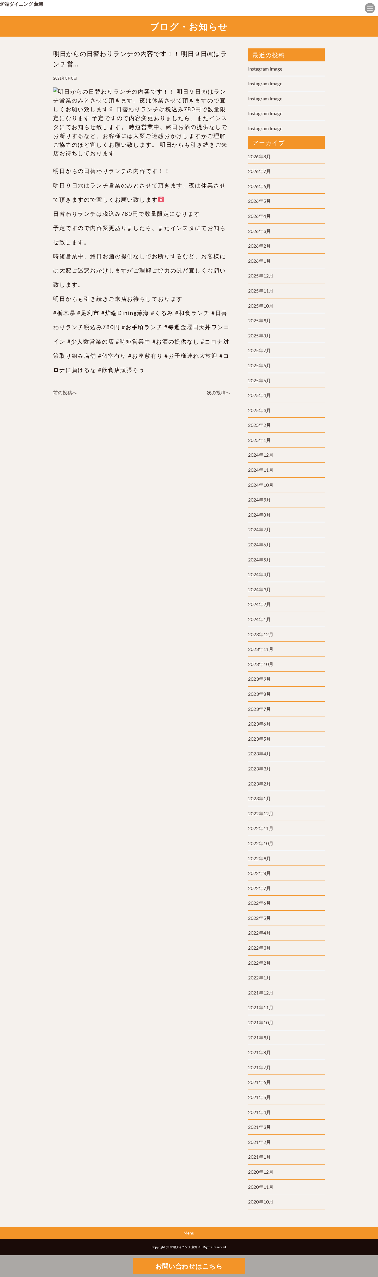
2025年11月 (260, 290)
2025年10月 (260, 305)
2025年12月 (260, 275)
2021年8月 (259, 1052)
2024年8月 (259, 514)
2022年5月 (259, 918)
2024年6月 (259, 544)
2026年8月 (259, 156)
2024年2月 (259, 604)
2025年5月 (259, 380)
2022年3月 (259, 948)
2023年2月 (259, 783)
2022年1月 (259, 977)
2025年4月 (259, 395)
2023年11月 (260, 649)
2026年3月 (259, 231)
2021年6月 (259, 1082)
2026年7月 (259, 171)
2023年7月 (259, 709)
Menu (189, 1232)
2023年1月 (259, 798)
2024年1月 (259, 619)
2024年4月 (259, 574)
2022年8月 (259, 873)
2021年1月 (259, 1157)
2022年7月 (259, 888)
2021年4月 (259, 1112)
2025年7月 (259, 350)
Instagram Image (265, 68)
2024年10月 (260, 485)
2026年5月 (259, 201)
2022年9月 (259, 858)
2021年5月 (259, 1097)
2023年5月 (259, 739)
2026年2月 (259, 246)
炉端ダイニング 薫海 (21, 3)
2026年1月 (259, 261)
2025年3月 (259, 410)
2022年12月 (260, 813)
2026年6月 (259, 186)
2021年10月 (260, 1022)
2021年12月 (260, 992)
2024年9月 (259, 499)
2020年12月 (260, 1172)
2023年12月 (260, 634)
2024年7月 (259, 529)
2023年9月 (259, 679)
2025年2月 (259, 425)
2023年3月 (259, 768)
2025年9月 (259, 320)
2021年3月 (259, 1127)
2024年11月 (260, 470)
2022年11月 (260, 828)
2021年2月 (259, 1142)
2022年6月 (259, 903)
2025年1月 (259, 440)
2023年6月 (259, 723)
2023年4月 (259, 753)
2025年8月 (259, 335)
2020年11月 (260, 1187)
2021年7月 (259, 1067)
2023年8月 (259, 694)
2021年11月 (260, 1007)
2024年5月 (259, 559)
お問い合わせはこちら (189, 1266)
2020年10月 (260, 1201)
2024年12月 (260, 455)
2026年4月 (259, 216)
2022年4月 (259, 932)
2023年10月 (260, 664)
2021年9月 (259, 1037)
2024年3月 (259, 589)
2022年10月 (260, 843)
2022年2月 (259, 963)
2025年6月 (259, 365)
